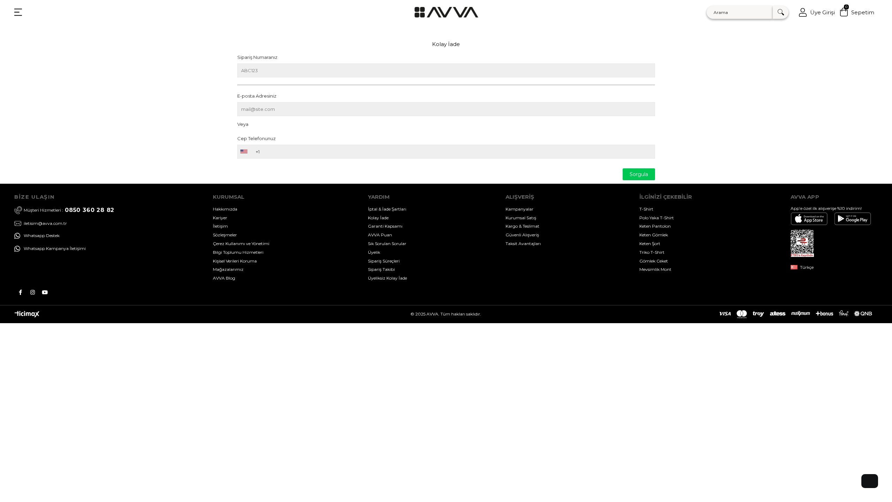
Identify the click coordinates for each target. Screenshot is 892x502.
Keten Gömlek (653, 234)
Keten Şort (649, 243)
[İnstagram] (32, 292)
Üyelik (374, 252)
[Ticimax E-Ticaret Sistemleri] (27, 315)
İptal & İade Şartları (387, 209)
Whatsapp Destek (42, 235)
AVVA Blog (224, 278)
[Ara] (781, 12)
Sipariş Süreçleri (384, 261)
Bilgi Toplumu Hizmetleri (238, 252)
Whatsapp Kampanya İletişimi (55, 248)
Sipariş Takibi (381, 269)
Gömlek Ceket (653, 261)
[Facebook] (20, 292)
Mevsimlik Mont (655, 269)
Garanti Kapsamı (385, 226)
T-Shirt (646, 209)
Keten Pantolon (655, 226)
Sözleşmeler (225, 234)
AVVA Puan (380, 234)
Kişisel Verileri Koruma (235, 261)
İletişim (220, 226)
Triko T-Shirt (651, 252)
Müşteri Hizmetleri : (69, 210)
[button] (869, 481)
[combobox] (243, 151)
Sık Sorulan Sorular (387, 243)
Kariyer (220, 217)
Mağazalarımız (228, 269)
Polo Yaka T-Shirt (656, 217)
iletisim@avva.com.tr (45, 223)
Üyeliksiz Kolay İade (387, 278)
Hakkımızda (225, 209)
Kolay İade (378, 217)
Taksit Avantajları (523, 243)
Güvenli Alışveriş (522, 234)
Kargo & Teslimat (522, 226)
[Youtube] (45, 292)
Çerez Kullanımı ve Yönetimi (241, 243)
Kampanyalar (519, 209)
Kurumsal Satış (521, 217)
